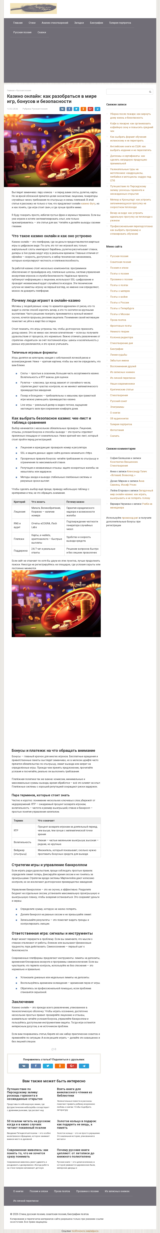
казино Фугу (88, 203)
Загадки (79, 22)
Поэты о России (119, 302)
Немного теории (119, 331)
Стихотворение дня (121, 343)
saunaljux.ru (92, 1231)
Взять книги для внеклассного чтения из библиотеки (74, 1092)
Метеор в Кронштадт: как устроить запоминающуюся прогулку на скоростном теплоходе (130, 203)
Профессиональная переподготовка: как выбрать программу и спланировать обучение (131, 230)
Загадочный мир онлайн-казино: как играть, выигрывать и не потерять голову (131, 494)
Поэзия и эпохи (119, 267)
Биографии (96, 22)
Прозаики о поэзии (121, 279)
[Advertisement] (80, 61)
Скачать (114, 435)
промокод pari (130, 517)
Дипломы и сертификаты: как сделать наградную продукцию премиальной (128, 159)
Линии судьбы (118, 354)
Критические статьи (121, 389)
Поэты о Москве (120, 314)
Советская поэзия (120, 262)
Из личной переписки (122, 377)
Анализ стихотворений (55, 22)
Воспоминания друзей (123, 366)
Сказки (42, 32)
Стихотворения (119, 395)
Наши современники (122, 383)
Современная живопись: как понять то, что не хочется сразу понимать (27, 1153)
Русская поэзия (22, 32)
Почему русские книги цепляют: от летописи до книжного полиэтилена (75, 1153)
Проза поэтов (118, 319)
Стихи (32, 22)
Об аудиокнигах (119, 418)
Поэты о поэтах (119, 285)
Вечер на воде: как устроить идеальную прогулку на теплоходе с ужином (131, 216)
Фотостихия (117, 430)
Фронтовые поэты (121, 325)
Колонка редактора (121, 337)
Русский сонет (118, 401)
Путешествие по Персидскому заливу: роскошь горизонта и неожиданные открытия (24, 1094)
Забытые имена (119, 360)
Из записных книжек (122, 372)
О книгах (115, 412)
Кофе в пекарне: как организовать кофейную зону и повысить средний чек (131, 127)
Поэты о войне (119, 296)
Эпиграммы (117, 406)
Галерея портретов (120, 22)
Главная (17, 22)
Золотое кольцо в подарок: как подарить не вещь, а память (77, 1124)
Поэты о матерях (120, 290)
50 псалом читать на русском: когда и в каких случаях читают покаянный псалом (29, 1124)
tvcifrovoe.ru (78, 1231)
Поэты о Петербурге (122, 308)
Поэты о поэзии (119, 273)
